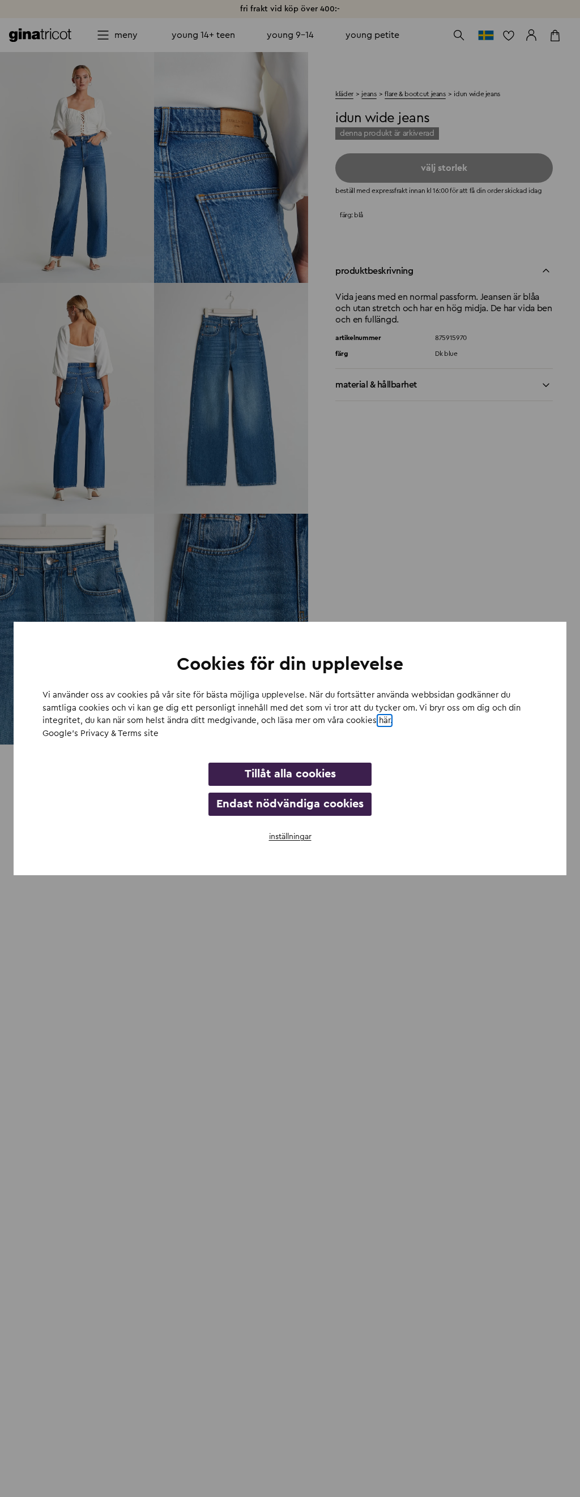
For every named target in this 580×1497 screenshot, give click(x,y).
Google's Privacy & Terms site (100, 733)
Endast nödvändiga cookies (290, 804)
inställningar (290, 837)
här (384, 720)
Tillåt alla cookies (290, 774)
